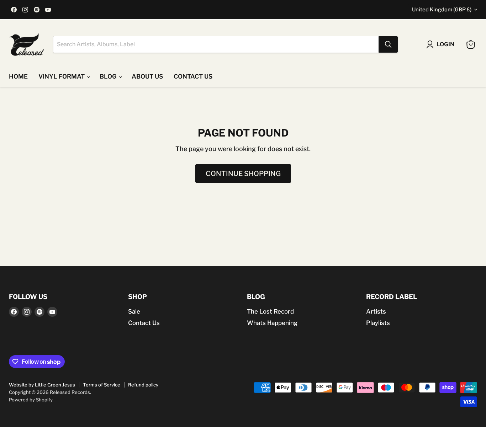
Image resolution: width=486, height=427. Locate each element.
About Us (147, 76)
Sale (134, 311)
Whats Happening (272, 322)
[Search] (388, 44)
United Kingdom (441, 9)
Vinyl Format (62, 76)
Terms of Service (101, 385)
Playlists (378, 322)
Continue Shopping (243, 173)
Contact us (193, 76)
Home (18, 76)
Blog (109, 76)
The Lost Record (270, 311)
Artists (376, 311)
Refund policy (143, 385)
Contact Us (144, 322)
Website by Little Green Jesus (42, 385)
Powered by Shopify (31, 399)
